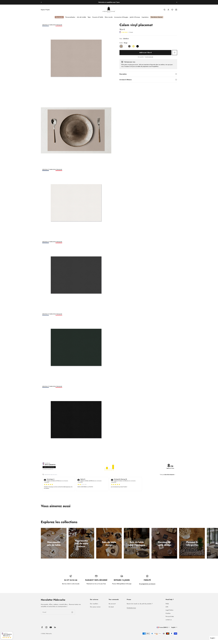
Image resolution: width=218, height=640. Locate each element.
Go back (111, 607)
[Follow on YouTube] (51, 627)
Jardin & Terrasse (135, 17)
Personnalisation (70, 17)
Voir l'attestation (49, 467)
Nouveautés (59, 17)
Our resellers (94, 604)
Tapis (89, 17)
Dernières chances (156, 17)
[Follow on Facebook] (42, 627)
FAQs (167, 604)
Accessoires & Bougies (121, 17)
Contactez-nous (131, 608)
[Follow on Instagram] (46, 627)
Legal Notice (169, 610)
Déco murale (109, 17)
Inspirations (145, 17)
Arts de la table (81, 17)
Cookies (168, 613)
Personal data (170, 616)
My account (112, 604)
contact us (169, 620)
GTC (167, 607)
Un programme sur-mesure (147, 584)
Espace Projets (45, 10)
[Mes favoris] (174, 52)
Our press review (95, 607)
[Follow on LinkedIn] (55, 627)
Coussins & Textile (97, 17)
